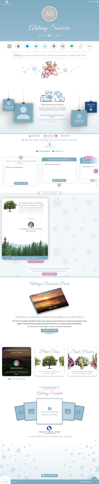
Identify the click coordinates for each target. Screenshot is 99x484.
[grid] (49, 109)
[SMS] (72, 46)
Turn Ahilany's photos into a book (52, 116)
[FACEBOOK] (18, 46)
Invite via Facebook (44, 151)
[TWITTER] (36, 46)
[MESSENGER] (27, 46)
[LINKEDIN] (54, 46)
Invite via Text (58, 151)
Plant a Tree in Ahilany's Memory (26, 258)
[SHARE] (81, 46)
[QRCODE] (9, 46)
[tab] (34, 136)
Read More (31, 218)
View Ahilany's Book (49, 330)
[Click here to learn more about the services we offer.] (49, 430)
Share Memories (51, 475)
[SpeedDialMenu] (94, 479)
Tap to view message (18, 379)
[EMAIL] (63, 46)
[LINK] (89, 46)
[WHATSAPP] (45, 46)
